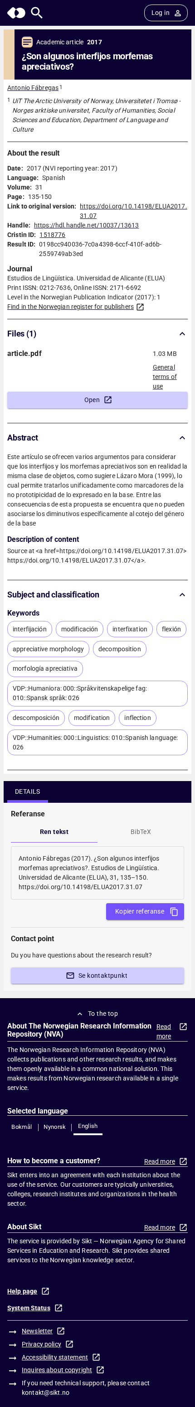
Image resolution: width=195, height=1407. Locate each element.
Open (92, 399)
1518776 (52, 234)
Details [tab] (27, 791)
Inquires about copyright (57, 1370)
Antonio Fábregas (32, 87)
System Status (28, 1308)
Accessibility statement (55, 1357)
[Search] (37, 13)
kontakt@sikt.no (45, 1392)
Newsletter (37, 1331)
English (88, 1126)
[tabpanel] (97, 873)
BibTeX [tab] (141, 831)
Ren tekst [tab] (54, 831)
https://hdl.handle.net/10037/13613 (86, 225)
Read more (163, 1031)
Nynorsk (55, 1126)
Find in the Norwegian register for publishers (70, 306)
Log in (160, 12)
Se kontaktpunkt (102, 975)
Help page (22, 1291)
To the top (103, 1013)
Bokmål (21, 1126)
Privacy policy (41, 1344)
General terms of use (165, 374)
